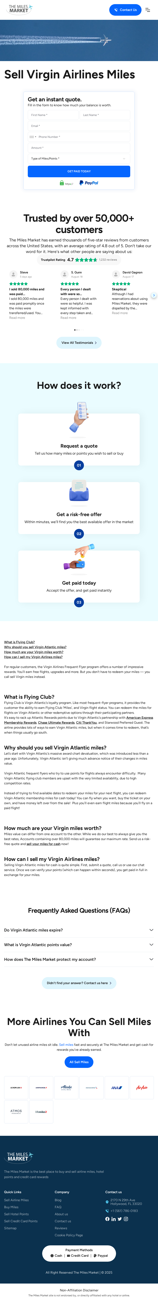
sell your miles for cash (43, 844)
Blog (58, 1200)
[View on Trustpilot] (13, 274)
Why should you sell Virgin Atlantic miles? (35, 647)
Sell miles (66, 1045)
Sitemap (10, 1228)
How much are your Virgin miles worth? (33, 652)
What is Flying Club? (19, 642)
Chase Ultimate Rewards (56, 723)
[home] (19, 10)
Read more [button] (17, 318)
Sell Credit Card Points (20, 1221)
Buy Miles (11, 1207)
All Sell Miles (79, 1062)
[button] (148, 10)
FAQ (58, 1207)
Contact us (63, 1221)
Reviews (61, 1228)
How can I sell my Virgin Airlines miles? (33, 657)
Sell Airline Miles (16, 1200)
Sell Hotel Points (16, 1214)
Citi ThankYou (86, 723)
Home (8, 26)
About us (61, 1214)
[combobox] (32, 137)
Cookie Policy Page (69, 1235)
